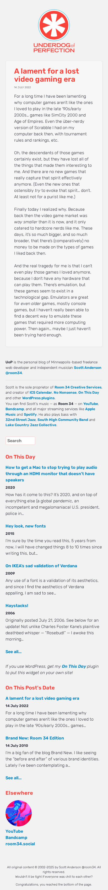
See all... (13, 651)
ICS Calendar (41, 392)
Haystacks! (17, 605)
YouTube (90, 404)
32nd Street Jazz (21, 420)
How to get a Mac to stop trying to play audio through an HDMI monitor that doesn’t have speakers (51, 473)
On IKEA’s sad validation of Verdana (41, 565)
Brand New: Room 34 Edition (35, 738)
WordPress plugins (38, 398)
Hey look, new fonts (26, 526)
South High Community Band (62, 420)
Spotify (30, 414)
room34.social (20, 843)
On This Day (88, 392)
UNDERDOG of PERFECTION (54, 26)
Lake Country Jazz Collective (31, 425)
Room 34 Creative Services (78, 387)
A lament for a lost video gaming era (42, 698)
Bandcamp (15, 409)
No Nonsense (65, 392)
